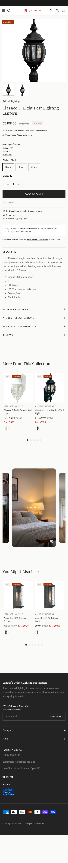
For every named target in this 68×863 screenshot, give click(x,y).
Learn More (27, 135)
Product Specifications (18, 317)
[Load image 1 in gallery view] (34, 50)
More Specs (7, 154)
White (6, 428)
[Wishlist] (50, 10)
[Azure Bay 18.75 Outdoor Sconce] (18, 595)
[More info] (43, 211)
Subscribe (55, 716)
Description (11, 251)
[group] (18, 402)
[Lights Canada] (32, 10)
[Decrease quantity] (7, 184)
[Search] (10, 10)
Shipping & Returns (15, 309)
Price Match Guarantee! (37, 239)
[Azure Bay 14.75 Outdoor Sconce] (49, 595)
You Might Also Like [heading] (21, 571)
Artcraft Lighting (11, 101)
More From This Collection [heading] (26, 363)
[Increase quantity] (19, 184)
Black (37, 428)
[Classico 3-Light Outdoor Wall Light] (18, 387)
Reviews (8, 335)
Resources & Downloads (19, 326)
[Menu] (3, 10)
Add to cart (34, 194)
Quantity (7, 176)
